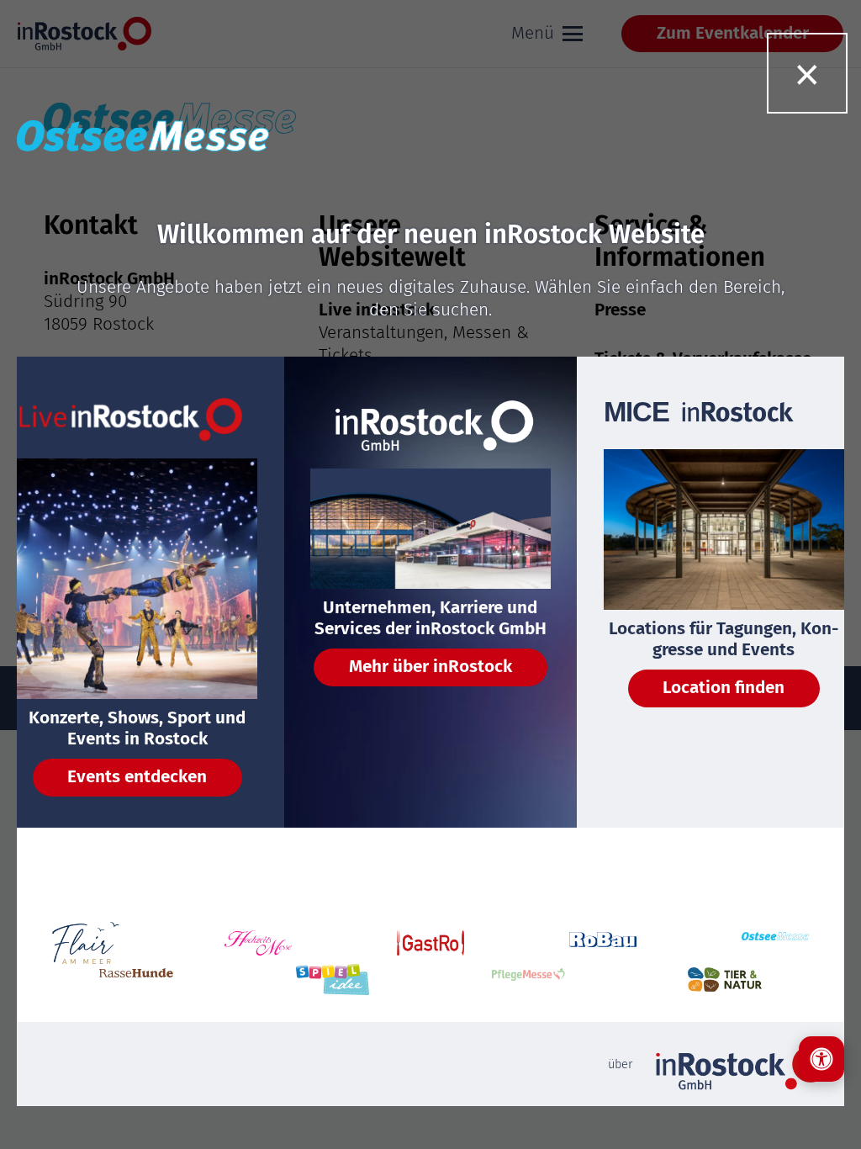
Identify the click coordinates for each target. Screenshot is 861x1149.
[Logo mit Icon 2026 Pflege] (529, 979)
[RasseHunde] (136, 979)
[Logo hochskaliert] (85, 942)
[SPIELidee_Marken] (333, 980)
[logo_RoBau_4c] (603, 943)
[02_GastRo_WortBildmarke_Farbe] (430, 943)
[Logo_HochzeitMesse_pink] (258, 943)
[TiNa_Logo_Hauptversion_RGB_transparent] (725, 979)
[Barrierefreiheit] (821, 1059)
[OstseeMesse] (775, 943)
